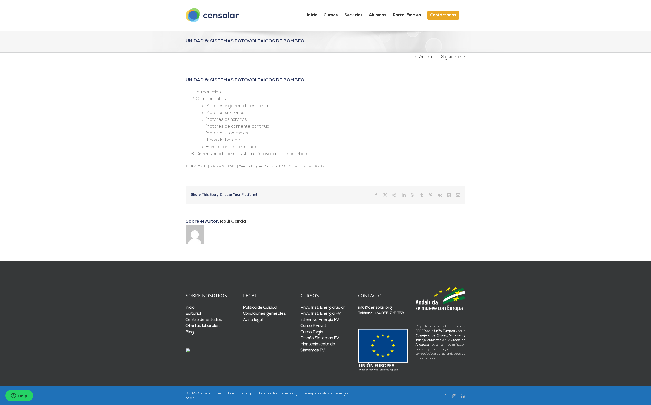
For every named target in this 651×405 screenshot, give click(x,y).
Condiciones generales (264, 314)
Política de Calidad (260, 308)
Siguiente (451, 57)
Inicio (190, 308)
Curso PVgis (312, 332)
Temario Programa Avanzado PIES (262, 166)
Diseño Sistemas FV (320, 338)
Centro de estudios (204, 320)
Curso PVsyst (314, 326)
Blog (190, 332)
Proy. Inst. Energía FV (321, 314)
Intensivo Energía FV (320, 320)
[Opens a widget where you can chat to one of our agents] (19, 396)
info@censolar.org (375, 308)
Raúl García (199, 166)
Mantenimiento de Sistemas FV (318, 347)
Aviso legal (253, 320)
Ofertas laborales (203, 326)
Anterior (427, 57)
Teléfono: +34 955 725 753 (381, 313)
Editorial (193, 314)
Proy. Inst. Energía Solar (323, 308)
